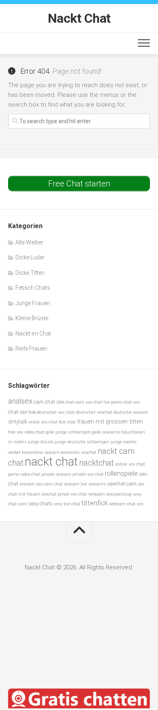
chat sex (131, 402)
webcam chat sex (126, 504)
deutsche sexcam (130, 412)
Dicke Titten (30, 272)
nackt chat (51, 461)
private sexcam (56, 474)
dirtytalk (18, 422)
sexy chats (40, 503)
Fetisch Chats (32, 287)
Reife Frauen (31, 348)
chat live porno (107, 402)
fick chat (67, 422)
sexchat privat (55, 494)
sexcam (27, 484)
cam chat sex (49, 402)
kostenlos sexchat (78, 452)
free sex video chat (26, 432)
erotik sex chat (43, 422)
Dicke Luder (30, 257)
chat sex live (22, 412)
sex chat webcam (87, 494)
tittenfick (94, 503)
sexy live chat (67, 504)
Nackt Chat (79, 18)
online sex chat (130, 464)
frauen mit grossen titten (110, 421)
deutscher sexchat (94, 412)
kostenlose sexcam (41, 452)
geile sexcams (106, 432)
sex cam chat (49, 484)
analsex (20, 401)
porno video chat (24, 474)
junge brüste (40, 442)
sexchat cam (122, 484)
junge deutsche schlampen (82, 442)
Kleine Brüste (31, 318)
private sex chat (88, 474)
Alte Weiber (29, 242)
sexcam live (75, 484)
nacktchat (96, 463)
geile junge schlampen (68, 432)
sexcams (97, 484)
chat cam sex (78, 402)
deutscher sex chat (56, 412)
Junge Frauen (32, 303)
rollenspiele (121, 473)
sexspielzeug (119, 494)
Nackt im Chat (33, 333)
